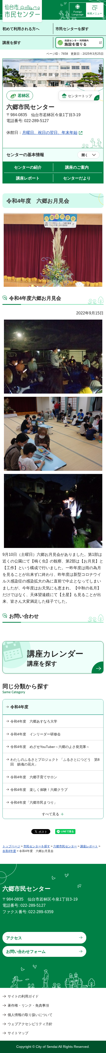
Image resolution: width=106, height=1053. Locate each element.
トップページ (11, 846)
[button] (94, 10)
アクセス (14, 938)
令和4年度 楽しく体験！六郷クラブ (39, 790)
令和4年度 (19, 707)
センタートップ (80, 96)
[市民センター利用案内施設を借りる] (79, 42)
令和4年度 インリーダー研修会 (35, 734)
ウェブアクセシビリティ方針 (30, 1024)
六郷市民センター (65, 846)
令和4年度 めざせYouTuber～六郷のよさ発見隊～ (49, 747)
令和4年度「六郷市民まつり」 (33, 802)
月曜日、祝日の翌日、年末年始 (49, 132)
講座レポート (28, 178)
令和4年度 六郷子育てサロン (33, 777)
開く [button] (85, 155)
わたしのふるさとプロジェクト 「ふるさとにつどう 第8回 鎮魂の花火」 (55, 762)
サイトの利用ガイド (23, 996)
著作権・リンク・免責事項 (28, 1005)
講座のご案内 (77, 167)
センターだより (77, 178)
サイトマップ (18, 1033)
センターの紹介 (28, 167)
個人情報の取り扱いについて (30, 1015)
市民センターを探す (36, 846)
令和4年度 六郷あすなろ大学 (33, 721)
